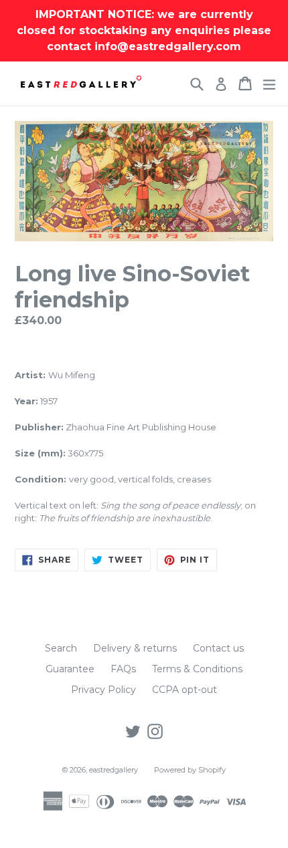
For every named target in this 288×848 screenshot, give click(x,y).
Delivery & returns (135, 648)
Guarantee (70, 669)
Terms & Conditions (197, 669)
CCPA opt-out (184, 690)
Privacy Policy (103, 690)
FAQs (123, 669)
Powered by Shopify (190, 769)
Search (61, 648)
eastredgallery (113, 769)
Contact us (218, 648)
